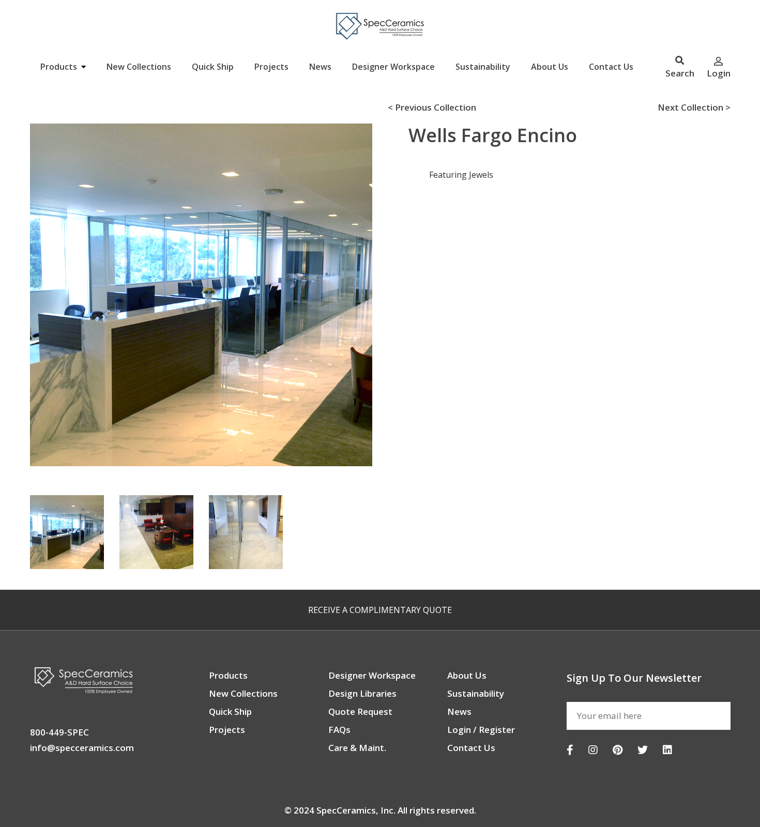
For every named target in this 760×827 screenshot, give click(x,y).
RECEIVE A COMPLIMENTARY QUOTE (380, 610)
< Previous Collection (432, 107)
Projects (271, 66)
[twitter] (642, 750)
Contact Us (611, 66)
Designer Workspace (393, 66)
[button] (15, 291)
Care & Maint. (357, 748)
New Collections (139, 66)
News (320, 66)
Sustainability (482, 66)
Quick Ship (213, 66)
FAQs (339, 730)
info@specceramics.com (82, 748)
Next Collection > (694, 107)
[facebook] (570, 750)
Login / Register (481, 730)
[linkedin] (667, 750)
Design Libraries (362, 693)
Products (59, 66)
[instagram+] (593, 750)
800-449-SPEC (59, 732)
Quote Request (360, 711)
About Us (549, 66)
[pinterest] (617, 750)
